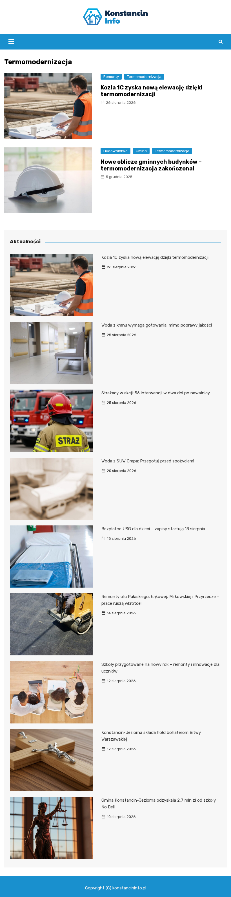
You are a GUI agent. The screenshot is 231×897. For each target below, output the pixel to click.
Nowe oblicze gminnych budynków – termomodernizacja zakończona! (151, 165)
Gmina (141, 151)
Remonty (111, 77)
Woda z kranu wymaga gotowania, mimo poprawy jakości (156, 325)
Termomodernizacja (144, 77)
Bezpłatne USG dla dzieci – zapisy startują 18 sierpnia (153, 528)
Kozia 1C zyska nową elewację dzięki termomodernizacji (152, 91)
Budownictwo (115, 151)
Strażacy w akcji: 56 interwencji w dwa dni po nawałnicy (155, 392)
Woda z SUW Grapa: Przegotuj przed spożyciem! (147, 461)
